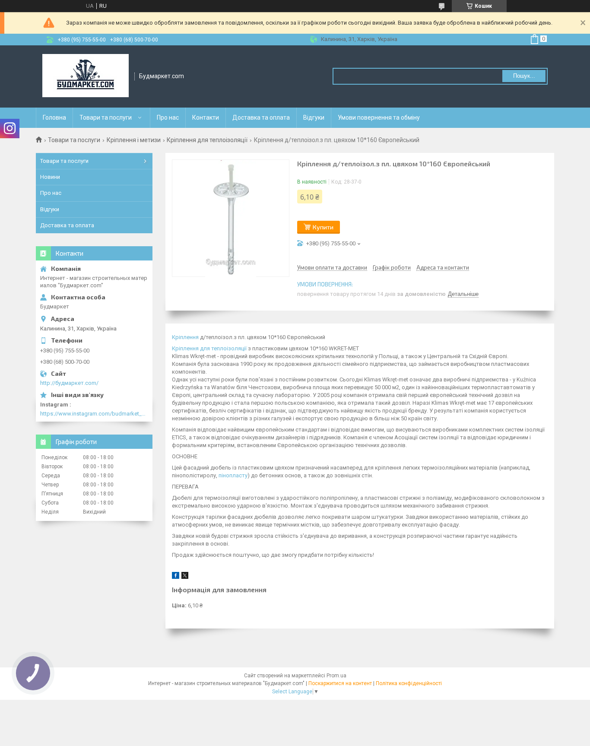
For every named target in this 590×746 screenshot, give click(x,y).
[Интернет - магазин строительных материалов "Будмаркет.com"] (85, 76)
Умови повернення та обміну (379, 117)
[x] (184, 577)
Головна (54, 117)
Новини (50, 177)
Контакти (205, 117)
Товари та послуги (105, 117)
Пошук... (524, 76)
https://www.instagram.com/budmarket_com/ (94, 413)
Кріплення (185, 337)
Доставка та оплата (261, 117)
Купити (323, 227)
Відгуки (313, 117)
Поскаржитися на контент (340, 683)
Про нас (168, 117)
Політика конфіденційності (409, 683)
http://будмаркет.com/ (69, 383)
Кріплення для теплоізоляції (207, 140)
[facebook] (175, 577)
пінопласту (233, 475)
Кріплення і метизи (134, 140)
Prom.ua (336, 676)
